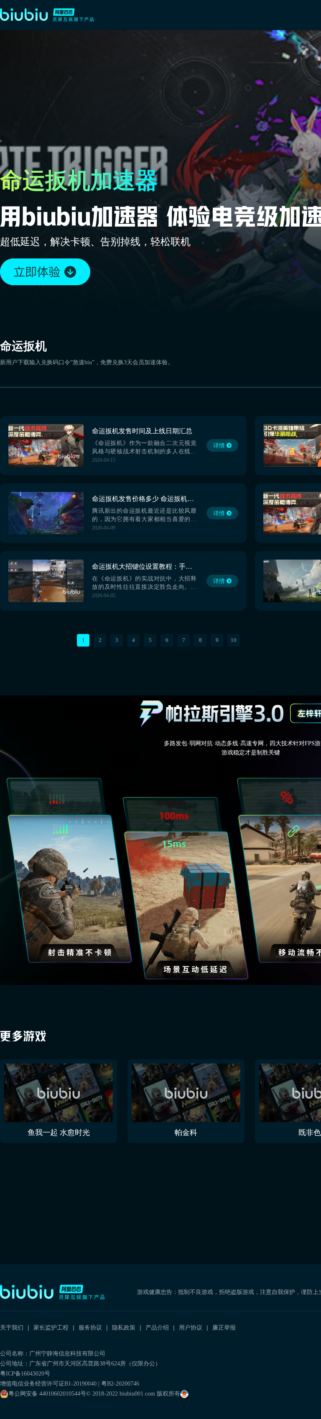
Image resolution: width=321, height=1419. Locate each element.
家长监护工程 (51, 1327)
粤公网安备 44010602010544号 (47, 1394)
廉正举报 (224, 1327)
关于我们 (11, 1327)
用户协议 (190, 1327)
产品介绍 (157, 1327)
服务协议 (90, 1327)
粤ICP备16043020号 (25, 1373)
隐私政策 (123, 1327)
